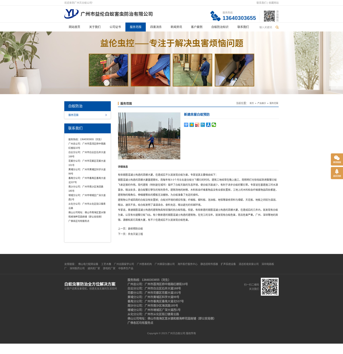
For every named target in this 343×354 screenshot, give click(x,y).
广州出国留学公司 (124, 264)
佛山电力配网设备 (88, 264)
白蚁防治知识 (219, 26)
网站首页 (74, 26)
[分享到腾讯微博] (203, 125)
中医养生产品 (125, 268)
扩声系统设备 (228, 264)
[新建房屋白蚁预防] (149, 135)
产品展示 (261, 103)
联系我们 (262, 2)
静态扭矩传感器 (209, 264)
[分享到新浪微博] (197, 125)
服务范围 (135, 26)
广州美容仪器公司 (165, 264)
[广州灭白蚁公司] (108, 11)
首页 (252, 103)
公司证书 (115, 26)
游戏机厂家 (109, 268)
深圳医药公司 (77, 268)
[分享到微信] (214, 125)
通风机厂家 (94, 268)
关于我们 (95, 26)
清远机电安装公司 (249, 264)
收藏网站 (274, 2)
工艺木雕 (106, 264)
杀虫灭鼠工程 (135, 233)
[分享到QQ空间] (192, 125)
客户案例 (196, 26)
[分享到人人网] (208, 125)
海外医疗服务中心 (188, 264)
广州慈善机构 (144, 264)
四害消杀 (156, 26)
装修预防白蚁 (135, 228)
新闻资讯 (176, 26)
